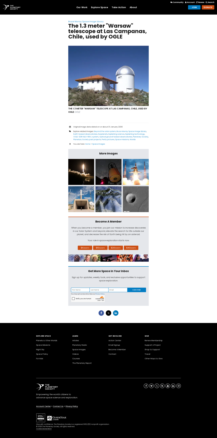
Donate (208, 7)
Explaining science (116, 134)
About (133, 7)
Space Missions (43, 345)
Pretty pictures (108, 139)
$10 (100, 247)
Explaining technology (135, 134)
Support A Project (153, 345)
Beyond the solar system (105, 131)
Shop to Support (152, 349)
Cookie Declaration (44, 429)
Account (191, 2)
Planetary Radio (79, 345)
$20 (115, 247)
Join (194, 7)
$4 (85, 247)
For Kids (39, 358)
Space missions (122, 139)
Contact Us (58, 406)
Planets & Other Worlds (46, 340)
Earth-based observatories (85, 134)
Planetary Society (140, 136)
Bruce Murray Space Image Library (86, 21)
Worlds (133, 139)
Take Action (119, 7)
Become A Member (117, 349)
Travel (147, 354)
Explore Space (99, 7)
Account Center (43, 406)
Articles (75, 340)
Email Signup (114, 345)
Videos (75, 354)
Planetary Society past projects (87, 139)
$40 (131, 247)
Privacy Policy (100, 294)
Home (87, 144)
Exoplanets (103, 134)
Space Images (98, 144)
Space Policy (42, 354)
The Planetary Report (82, 363)
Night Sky (40, 349)
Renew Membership (154, 340)
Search (211, 2)
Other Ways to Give (154, 358)
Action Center (114, 340)
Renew (201, 2)
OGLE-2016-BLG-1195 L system (86, 136)
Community (178, 2)
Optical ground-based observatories (115, 136)
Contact (112, 354)
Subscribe (136, 290)
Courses (76, 358)
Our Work (81, 7)
